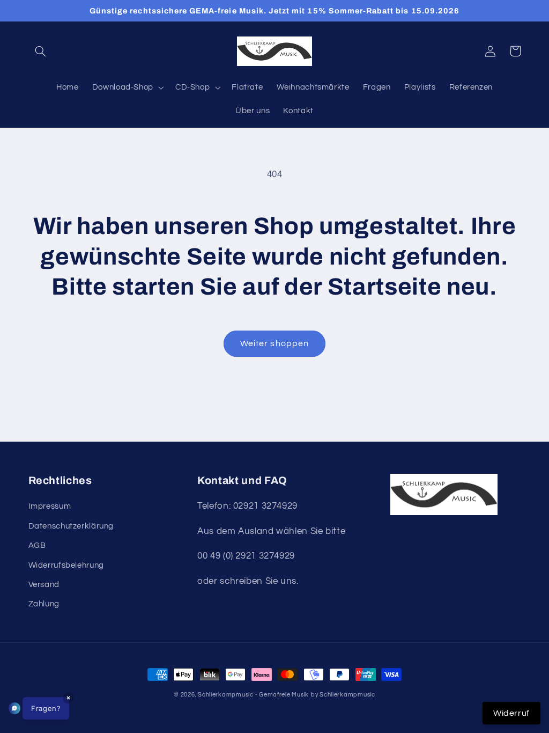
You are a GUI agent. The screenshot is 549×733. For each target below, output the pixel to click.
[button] (40, 51)
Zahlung (44, 604)
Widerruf (511, 713)
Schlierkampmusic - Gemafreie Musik (253, 695)
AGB (37, 545)
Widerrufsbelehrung (66, 565)
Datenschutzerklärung (71, 526)
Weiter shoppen (274, 343)
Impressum (49, 506)
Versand (44, 585)
